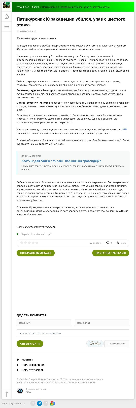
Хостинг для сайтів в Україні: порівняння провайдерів (61, 161)
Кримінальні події (41, 234)
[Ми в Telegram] (39, 403)
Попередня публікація (35, 252)
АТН (124, 129)
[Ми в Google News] (52, 403)
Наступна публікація (111, 252)
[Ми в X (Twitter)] (32, 403)
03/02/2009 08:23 (26, 31)
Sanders (97, 243)
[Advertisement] (73, 284)
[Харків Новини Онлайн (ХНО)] (7, 7)
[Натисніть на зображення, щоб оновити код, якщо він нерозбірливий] (95, 343)
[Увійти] (7, 17)
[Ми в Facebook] (45, 403)
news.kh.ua (23, 6)
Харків (35, 6)
